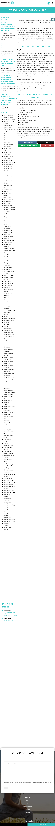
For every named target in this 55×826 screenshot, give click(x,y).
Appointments (27, 806)
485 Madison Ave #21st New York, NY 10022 (10, 614)
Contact (27, 812)
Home (27, 800)
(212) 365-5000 (45, 3)
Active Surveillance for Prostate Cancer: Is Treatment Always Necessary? (8, 26)
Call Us (14, 824)
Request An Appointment (48, 3)
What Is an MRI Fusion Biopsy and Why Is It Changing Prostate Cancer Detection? (8, 79)
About (27, 803)
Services (27, 809)
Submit (5, 787)
